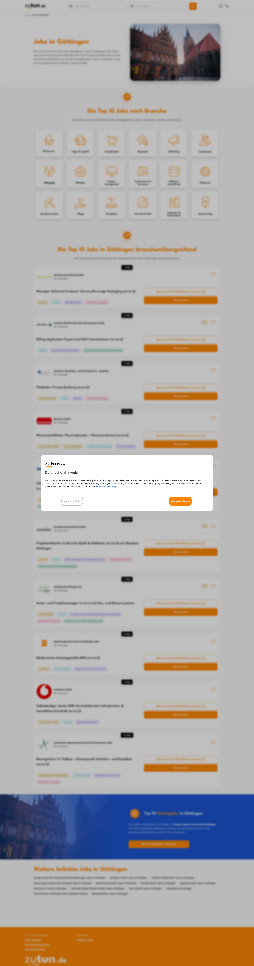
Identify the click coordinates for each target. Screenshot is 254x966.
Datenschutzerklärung (105, 487)
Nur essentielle (72, 501)
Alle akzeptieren (180, 501)
